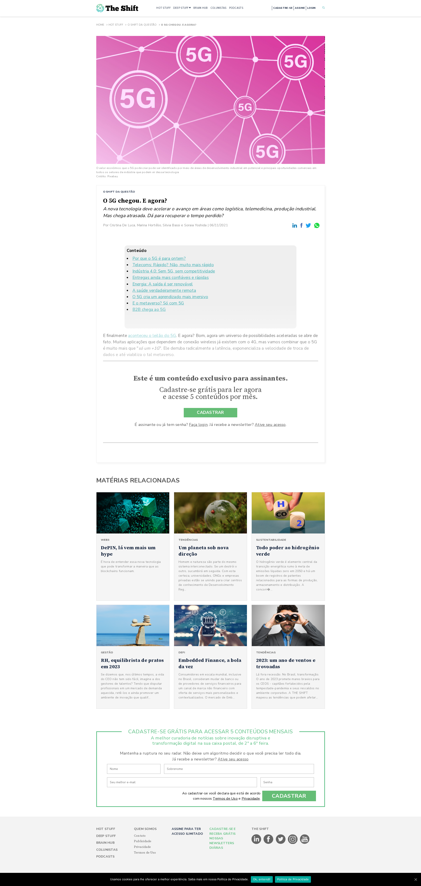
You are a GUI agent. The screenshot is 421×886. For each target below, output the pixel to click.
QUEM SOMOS (145, 829)
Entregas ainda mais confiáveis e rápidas (170, 277)
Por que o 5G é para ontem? (159, 258)
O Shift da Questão (142, 25)
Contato (140, 836)
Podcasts (105, 856)
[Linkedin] (295, 225)
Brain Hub (105, 843)
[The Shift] (117, 8)
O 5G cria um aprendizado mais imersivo (170, 297)
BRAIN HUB (200, 8)
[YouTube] (305, 843)
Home (100, 25)
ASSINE (300, 8)
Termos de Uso (225, 798)
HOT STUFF (163, 8)
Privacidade (251, 798)
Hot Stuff (116, 25)
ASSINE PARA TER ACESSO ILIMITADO (187, 831)
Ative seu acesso (270, 424)
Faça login (198, 424)
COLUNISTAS (218, 8)
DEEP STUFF (181, 8)
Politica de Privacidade (293, 879)
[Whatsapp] (317, 225)
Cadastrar (289, 795)
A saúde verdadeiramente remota (164, 290)
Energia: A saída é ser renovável (162, 284)
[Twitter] (309, 225)
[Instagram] (293, 843)
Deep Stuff (106, 836)
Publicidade (143, 841)
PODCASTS (236, 8)
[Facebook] (302, 225)
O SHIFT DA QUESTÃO (119, 191)
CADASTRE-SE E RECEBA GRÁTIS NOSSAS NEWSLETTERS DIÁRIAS (222, 838)
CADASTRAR (210, 412)
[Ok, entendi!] (415, 879)
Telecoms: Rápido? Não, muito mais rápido (173, 265)
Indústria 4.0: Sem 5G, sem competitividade (173, 271)
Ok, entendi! (262, 879)
